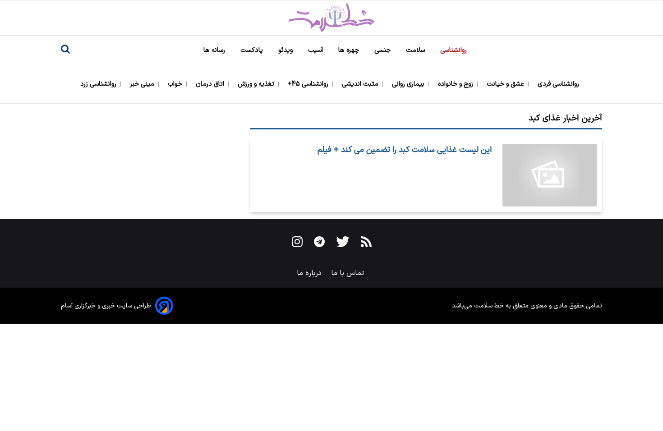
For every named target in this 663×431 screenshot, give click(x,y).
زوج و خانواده (456, 84)
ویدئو (286, 50)
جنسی (383, 50)
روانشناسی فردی (559, 84)
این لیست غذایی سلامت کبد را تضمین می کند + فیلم (405, 150)
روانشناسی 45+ (309, 84)
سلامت (416, 50)
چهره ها (349, 50)
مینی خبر (143, 84)
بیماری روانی (409, 84)
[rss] (366, 243)
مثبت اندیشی (361, 84)
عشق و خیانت (506, 84)
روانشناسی (454, 50)
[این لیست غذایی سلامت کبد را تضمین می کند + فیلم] (549, 175)
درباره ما (310, 273)
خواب (176, 84)
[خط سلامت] (331, 17)
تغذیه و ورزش (257, 84)
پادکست (252, 50)
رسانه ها (215, 50)
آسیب (316, 50)
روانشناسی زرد (99, 84)
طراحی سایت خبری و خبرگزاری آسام (106, 306)
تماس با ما (348, 273)
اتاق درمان (211, 84)
